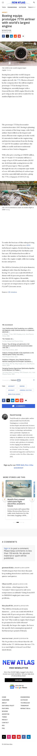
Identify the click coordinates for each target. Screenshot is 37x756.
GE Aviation (12, 292)
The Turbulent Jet (7, 339)
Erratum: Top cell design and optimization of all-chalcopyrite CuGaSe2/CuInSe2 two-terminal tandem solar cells (17, 345)
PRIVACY (4, 720)
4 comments (20, 406)
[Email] (23, 36)
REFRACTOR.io (25, 708)
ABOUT (4, 703)
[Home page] (18, 3)
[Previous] (5, 500)
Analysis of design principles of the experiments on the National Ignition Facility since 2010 (18, 353)
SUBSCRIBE (5, 700)
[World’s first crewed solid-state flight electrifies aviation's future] (19, 488)
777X (18, 80)
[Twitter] (7, 36)
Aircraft (4, 12)
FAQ (3, 728)
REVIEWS (5, 711)
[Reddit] (15, 36)
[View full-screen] (35, 43)
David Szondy (15, 415)
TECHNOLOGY (25, 703)
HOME (4, 697)
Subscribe (18, 680)
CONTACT (5, 722)
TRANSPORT (32, 7)
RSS (3, 725)
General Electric (26, 390)
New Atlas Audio (14, 394)
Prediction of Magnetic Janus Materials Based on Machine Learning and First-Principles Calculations (16, 360)
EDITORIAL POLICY (8, 705)
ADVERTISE (5, 714)
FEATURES (5, 708)
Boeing (22, 386)
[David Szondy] (5, 417)
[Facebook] (3, 36)
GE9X (28, 245)
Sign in (7, 548)
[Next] (32, 500)
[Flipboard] (19, 36)
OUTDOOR (22, 7)
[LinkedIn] (11, 36)
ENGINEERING (12, 7)
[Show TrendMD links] (34, 380)
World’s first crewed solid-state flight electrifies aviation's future (16, 502)
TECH (4, 7)
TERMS (4, 717)
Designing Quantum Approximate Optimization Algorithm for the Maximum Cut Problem (18, 369)
